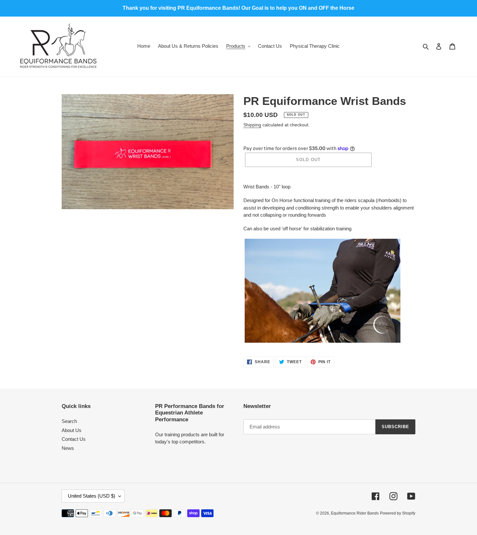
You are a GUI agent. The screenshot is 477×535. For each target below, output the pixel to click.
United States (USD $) (91, 496)
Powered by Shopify (397, 513)
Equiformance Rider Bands (355, 513)
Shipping (252, 124)
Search (69, 421)
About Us (71, 430)
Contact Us (74, 439)
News (68, 448)
